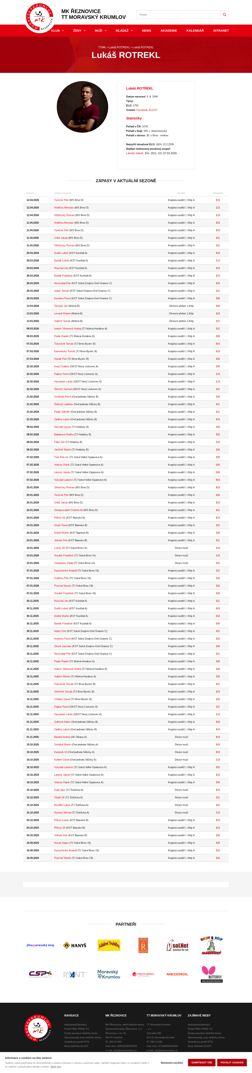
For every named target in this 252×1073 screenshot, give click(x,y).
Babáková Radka (64, 434)
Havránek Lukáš (63, 381)
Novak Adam (61, 842)
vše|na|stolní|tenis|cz (75, 1024)
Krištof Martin (61, 532)
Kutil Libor (59, 789)
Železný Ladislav (63, 404)
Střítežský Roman (64, 215)
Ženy (77, 30)
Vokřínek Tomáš (63, 691)
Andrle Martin (61, 615)
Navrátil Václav (62, 426)
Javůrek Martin (62, 449)
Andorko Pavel (62, 638)
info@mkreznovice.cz (125, 1050)
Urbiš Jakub (61, 237)
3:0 (218, 298)
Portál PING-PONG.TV (76, 1028)
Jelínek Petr (61, 540)
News (146, 30)
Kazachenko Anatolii (65, 570)
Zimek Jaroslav (62, 646)
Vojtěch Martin (62, 676)
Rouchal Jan (61, 268)
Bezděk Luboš (62, 805)
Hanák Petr (60, 358)
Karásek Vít (60, 752)
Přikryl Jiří (59, 517)
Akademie (169, 30)
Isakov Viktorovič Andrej (67, 328)
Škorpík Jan (61, 305)
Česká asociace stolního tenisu (81, 1033)
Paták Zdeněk (62, 411)
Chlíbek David (62, 699)
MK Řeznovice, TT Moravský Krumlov (38, 1028)
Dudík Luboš (61, 252)
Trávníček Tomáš (64, 343)
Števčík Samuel (63, 389)
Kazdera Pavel (62, 298)
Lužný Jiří (59, 547)
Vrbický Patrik (62, 464)
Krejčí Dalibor (61, 366)
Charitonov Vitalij (63, 563)
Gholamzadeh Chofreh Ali (68, 510)
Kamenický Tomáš (64, 351)
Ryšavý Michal (62, 812)
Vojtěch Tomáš (62, 321)
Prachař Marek (62, 585)
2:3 (218, 268)
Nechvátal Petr (62, 283)
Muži (98, 30)
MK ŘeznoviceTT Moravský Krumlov (93, 14)
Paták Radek (61, 336)
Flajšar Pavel (61, 373)
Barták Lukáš (61, 260)
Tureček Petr (61, 200)
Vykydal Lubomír (63, 479)
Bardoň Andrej (62, 736)
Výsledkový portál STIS (76, 1041)
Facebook (142, 109)
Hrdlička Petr (61, 578)
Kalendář (195, 30)
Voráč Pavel (61, 525)
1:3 (218, 207)
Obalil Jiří (59, 797)
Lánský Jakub (134, 153)
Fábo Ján (59, 442)
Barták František (63, 275)
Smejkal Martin (62, 744)
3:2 (218, 434)
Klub (55, 30)
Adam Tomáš (61, 290)
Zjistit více (56, 1066)
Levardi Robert (62, 313)
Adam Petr (60, 631)
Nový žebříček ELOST (76, 1046)
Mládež (122, 30)
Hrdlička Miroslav (64, 207)
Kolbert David (61, 759)
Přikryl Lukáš (61, 820)
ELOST (153, 109)
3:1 (218, 237)
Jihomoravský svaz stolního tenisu (82, 1037)
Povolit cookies (232, 1062)
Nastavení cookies (172, 1062)
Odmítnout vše (201, 1062)
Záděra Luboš (62, 419)
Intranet (221, 30)
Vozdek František (64, 555)
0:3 (218, 200)
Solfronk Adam (62, 721)
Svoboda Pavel (62, 396)
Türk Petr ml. (61, 457)
